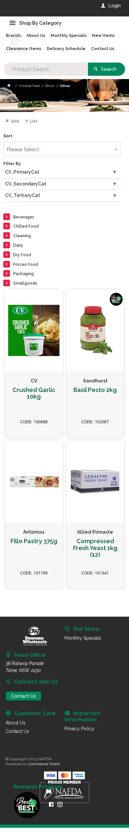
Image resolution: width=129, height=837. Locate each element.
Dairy (18, 245)
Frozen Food (25, 264)
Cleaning (22, 236)
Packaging (23, 273)
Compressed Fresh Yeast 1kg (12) (95, 548)
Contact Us (23, 696)
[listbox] (62, 149)
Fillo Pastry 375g (34, 541)
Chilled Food (26, 226)
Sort (7, 136)
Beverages (23, 217)
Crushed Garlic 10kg (34, 393)
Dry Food (22, 255)
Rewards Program (38, 787)
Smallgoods (25, 283)
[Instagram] (60, 804)
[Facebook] (51, 804)
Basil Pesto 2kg (95, 390)
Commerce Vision (44, 764)
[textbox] (46, 69)
